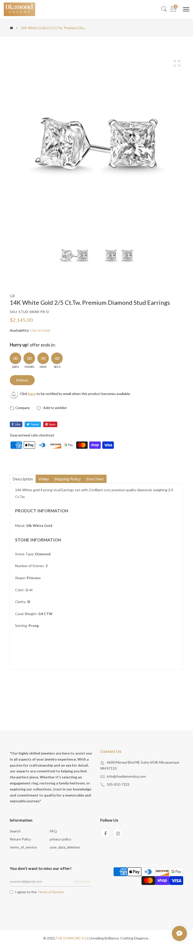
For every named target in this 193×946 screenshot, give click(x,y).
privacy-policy (60, 839)
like (17, 424)
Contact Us (110, 751)
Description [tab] (23, 478)
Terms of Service (50, 892)
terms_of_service (23, 847)
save (52, 424)
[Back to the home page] (11, 28)
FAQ (53, 831)
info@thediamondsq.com (126, 776)
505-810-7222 (118, 784)
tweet (35, 424)
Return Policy (20, 839)
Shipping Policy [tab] (67, 478)
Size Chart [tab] (95, 478)
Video (43, 478)
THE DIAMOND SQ (71, 938)
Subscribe (82, 881)
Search (15, 831)
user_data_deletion (65, 847)
